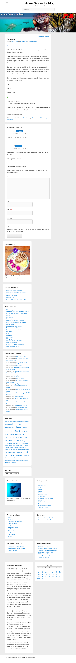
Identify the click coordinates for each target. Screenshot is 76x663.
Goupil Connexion (13, 527)
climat (12, 431)
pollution (26, 455)
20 (46, 574)
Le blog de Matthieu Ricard (45, 518)
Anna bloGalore (42, 485)
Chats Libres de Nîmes (14, 520)
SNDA (9, 536)
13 (46, 573)
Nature (40, 504)
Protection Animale (11, 458)
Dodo (7, 333)
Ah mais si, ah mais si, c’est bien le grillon (17, 311)
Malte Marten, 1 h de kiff (12, 346)
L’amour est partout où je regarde (15, 320)
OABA (10, 532)
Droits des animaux (13, 523)
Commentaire (11, 177)
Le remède (9, 335)
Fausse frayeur (10, 324)
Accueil (25, 118)
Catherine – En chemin (44, 546)
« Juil (38, 578)
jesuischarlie (8, 445)
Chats (39, 487)
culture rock (20, 434)
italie (26, 443)
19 (42, 574)
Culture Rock (41, 496)
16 (56, 573)
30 (56, 576)
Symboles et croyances (44, 505)
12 (42, 573)
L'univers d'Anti (42, 502)
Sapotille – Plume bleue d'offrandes (47, 548)
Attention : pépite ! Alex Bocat (14, 340)
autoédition (7, 424)
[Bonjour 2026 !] (17, 274)
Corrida (18, 431)
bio (11, 424)
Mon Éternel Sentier (11, 342)
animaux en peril (15, 421)
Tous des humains (43, 507)
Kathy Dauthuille (24, 445)
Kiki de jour (9, 331)
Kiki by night (9, 339)
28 (49, 576)
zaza (6, 462)
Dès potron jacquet (11, 310)
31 (60, 576)
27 (46, 576)
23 (56, 574)
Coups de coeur (42, 494)
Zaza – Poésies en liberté (45, 555)
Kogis (6, 447)
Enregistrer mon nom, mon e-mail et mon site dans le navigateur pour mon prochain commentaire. (28, 230)
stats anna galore (23, 460)
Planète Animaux (12, 550)
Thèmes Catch (67, 660)
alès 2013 (8, 421)
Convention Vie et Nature (15, 521)
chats (33, 118)
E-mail (9, 209)
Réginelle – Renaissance (45, 554)
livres (15, 447)
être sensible (12, 462)
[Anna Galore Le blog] (38, 22)
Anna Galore (23, 41)
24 (60, 574)
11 (38, 573)
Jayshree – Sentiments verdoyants (47, 550)
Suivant (47, 36)
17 (60, 573)
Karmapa (13, 445)
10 (60, 571)
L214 (9, 529)
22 (52, 574)
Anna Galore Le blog (40, 3)
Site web (9, 218)
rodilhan (11, 460)
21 (49, 574)
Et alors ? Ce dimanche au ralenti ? (15, 344)
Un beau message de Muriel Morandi (16, 322)
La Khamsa (9, 337)
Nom (9, 201)
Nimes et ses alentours (19, 449)
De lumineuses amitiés (12, 328)
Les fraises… (9, 317)
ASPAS (10, 518)
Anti (7, 375)
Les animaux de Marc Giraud (46, 520)
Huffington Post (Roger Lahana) (16, 548)
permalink (10, 119)
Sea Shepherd (12, 534)
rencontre (21, 458)
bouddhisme (17, 424)
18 (38, 574)
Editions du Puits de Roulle (12, 438)
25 (38, 576)
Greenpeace (22, 443)
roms (16, 460)
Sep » (42, 578)
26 (42, 576)
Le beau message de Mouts (13, 330)
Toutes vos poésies (43, 557)
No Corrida (11, 530)
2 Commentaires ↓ (33, 41)
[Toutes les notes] (14, 496)
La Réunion (11, 447)
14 (49, 573)
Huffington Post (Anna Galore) (16, 546)
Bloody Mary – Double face (45, 552)
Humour (40, 500)
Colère (40, 491)
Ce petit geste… (10, 319)
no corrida (8, 452)
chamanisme (10, 428)
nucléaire (13, 452)
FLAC (16, 443)
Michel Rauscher (21, 447)
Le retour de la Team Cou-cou (14, 326)
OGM (18, 452)
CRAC (12, 434)
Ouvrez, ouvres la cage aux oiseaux (16, 299)
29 (52, 576)
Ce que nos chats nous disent (14, 290)
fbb (14, 443)
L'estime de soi (10, 297)
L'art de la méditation (11, 295)
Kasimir (17, 445)
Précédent (40, 36)
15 (52, 573)
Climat (40, 489)
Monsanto (7, 449)
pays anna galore (17, 455)
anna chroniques (24, 421)
